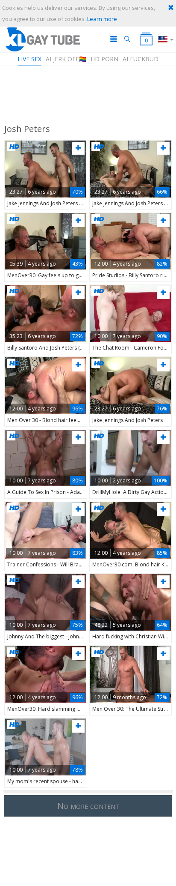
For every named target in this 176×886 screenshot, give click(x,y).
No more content (88, 805)
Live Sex (29, 59)
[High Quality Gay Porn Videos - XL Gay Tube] (42, 39)
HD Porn (104, 59)
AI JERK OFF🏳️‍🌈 (66, 59)
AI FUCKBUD (140, 59)
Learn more (102, 19)
